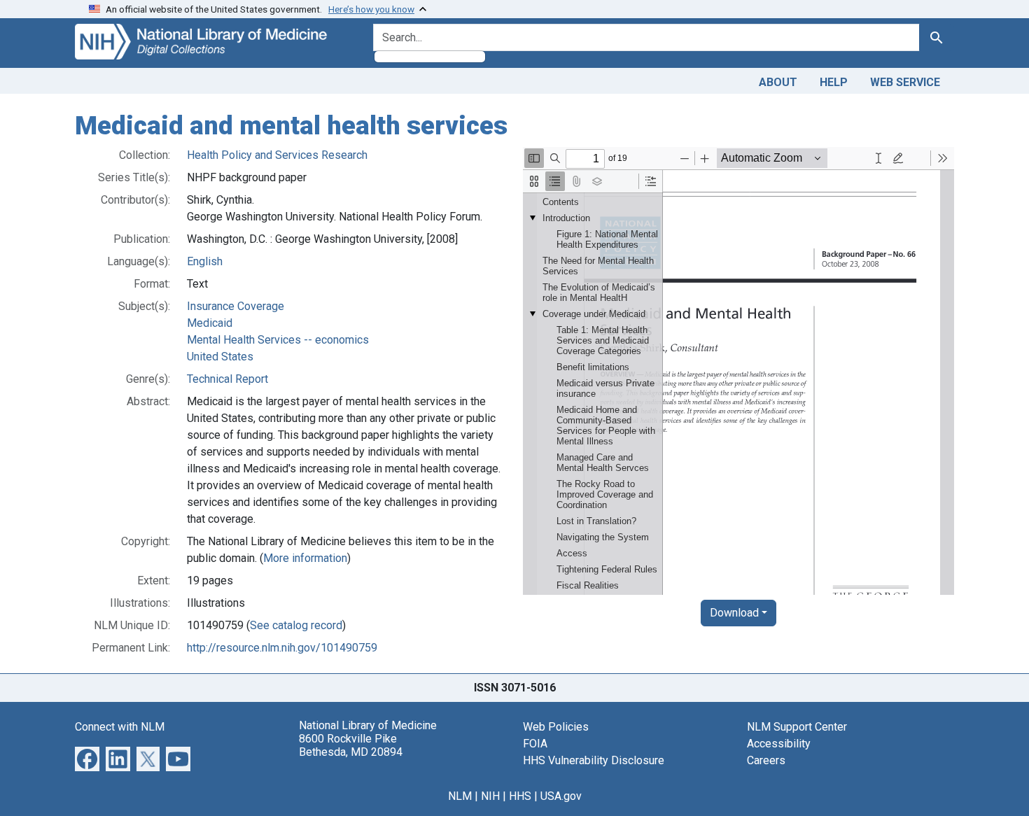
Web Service (905, 82)
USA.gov (561, 796)
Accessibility (779, 743)
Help (834, 82)
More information (305, 558)
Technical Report (227, 379)
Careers (766, 760)
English (205, 261)
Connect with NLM (119, 726)
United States (220, 356)
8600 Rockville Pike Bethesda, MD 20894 (350, 745)
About (778, 82)
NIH (490, 796)
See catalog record (296, 625)
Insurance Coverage (235, 306)
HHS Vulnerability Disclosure (593, 760)
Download (734, 612)
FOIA (535, 743)
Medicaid (209, 323)
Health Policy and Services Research (277, 155)
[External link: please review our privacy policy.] (87, 757)
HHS (520, 796)
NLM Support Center (797, 726)
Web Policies (556, 726)
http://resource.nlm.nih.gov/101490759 (282, 647)
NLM (460, 796)
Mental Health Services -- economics (278, 339)
